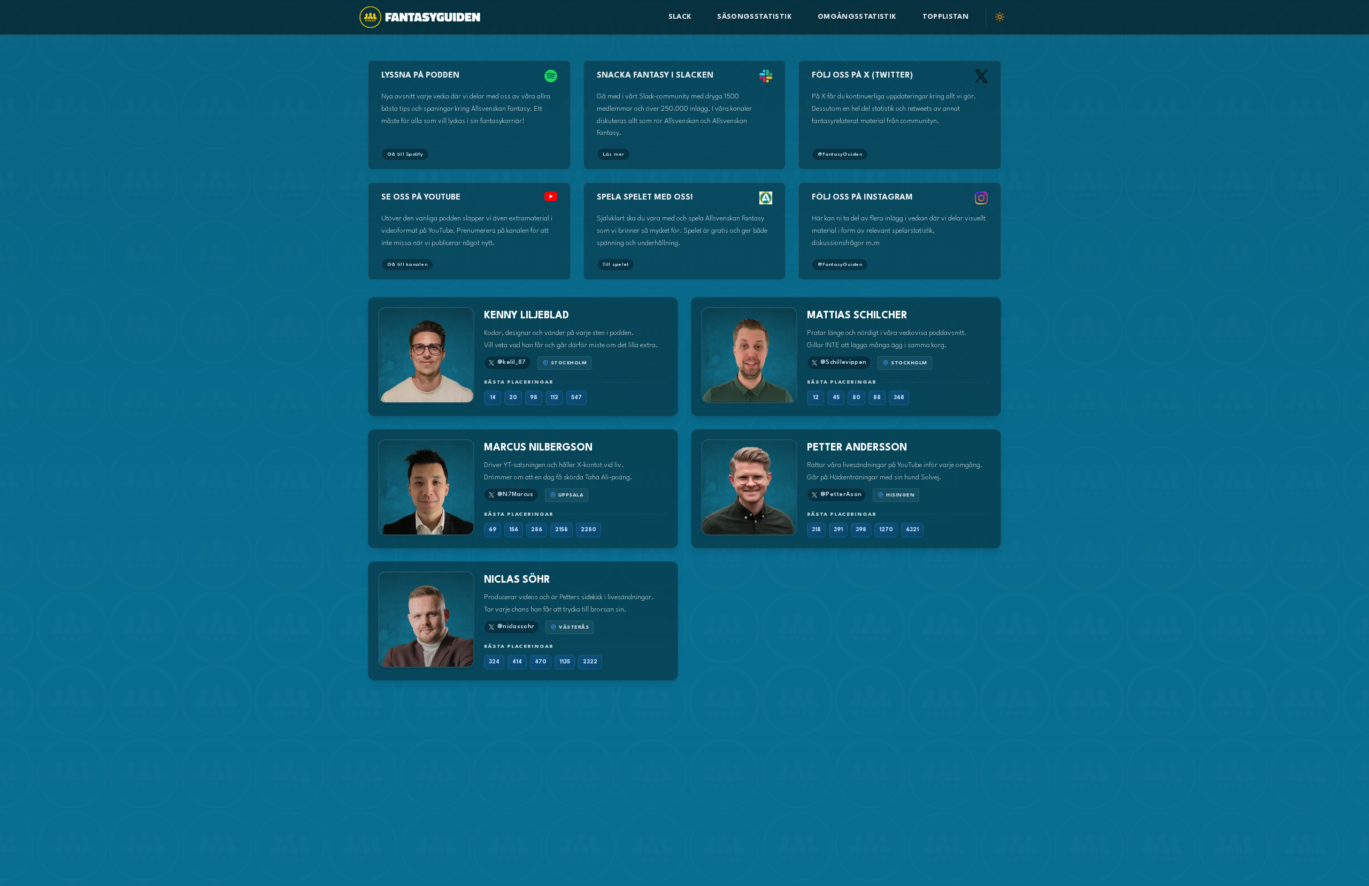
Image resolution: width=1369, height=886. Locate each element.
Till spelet (616, 264)
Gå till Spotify (405, 154)
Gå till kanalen (407, 264)
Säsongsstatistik (754, 16)
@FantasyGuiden (840, 154)
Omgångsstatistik (857, 16)
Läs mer (614, 154)
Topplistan (945, 16)
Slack (680, 16)
